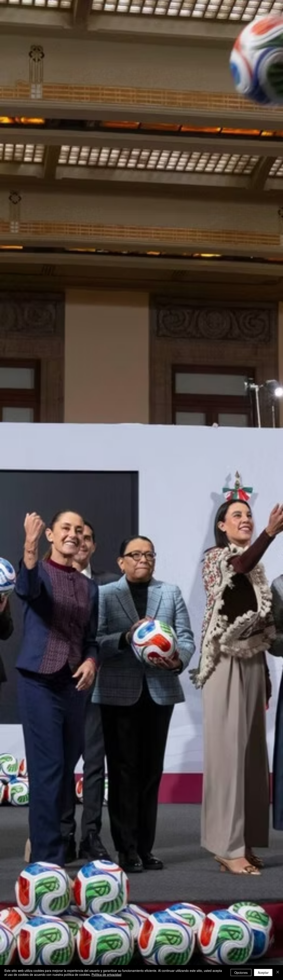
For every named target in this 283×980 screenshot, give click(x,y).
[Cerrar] (277, 972)
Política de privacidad (106, 974)
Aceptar (263, 972)
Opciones (241, 972)
